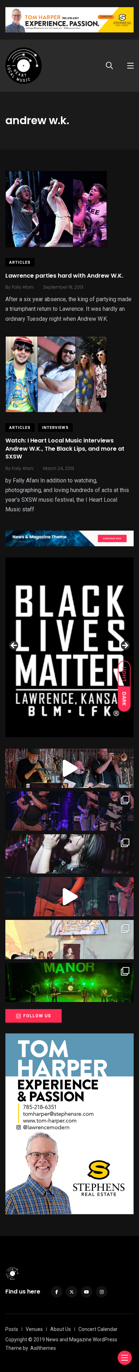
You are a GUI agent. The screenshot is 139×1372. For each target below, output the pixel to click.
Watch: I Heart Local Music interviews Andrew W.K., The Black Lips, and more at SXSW (64, 449)
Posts (11, 1329)
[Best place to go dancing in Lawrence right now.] (69, 768)
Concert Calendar (98, 1329)
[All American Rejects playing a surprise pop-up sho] (69, 939)
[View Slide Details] (69, 647)
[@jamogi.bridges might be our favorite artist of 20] (69, 896)
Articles (20, 262)
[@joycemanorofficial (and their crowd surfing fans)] (69, 982)
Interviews (55, 427)
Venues (34, 1329)
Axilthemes (43, 1348)
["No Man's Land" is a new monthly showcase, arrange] (69, 854)
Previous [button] (14, 646)
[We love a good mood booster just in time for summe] (69, 811)
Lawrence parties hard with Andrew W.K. (64, 276)
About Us (60, 1329)
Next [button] (124, 646)
